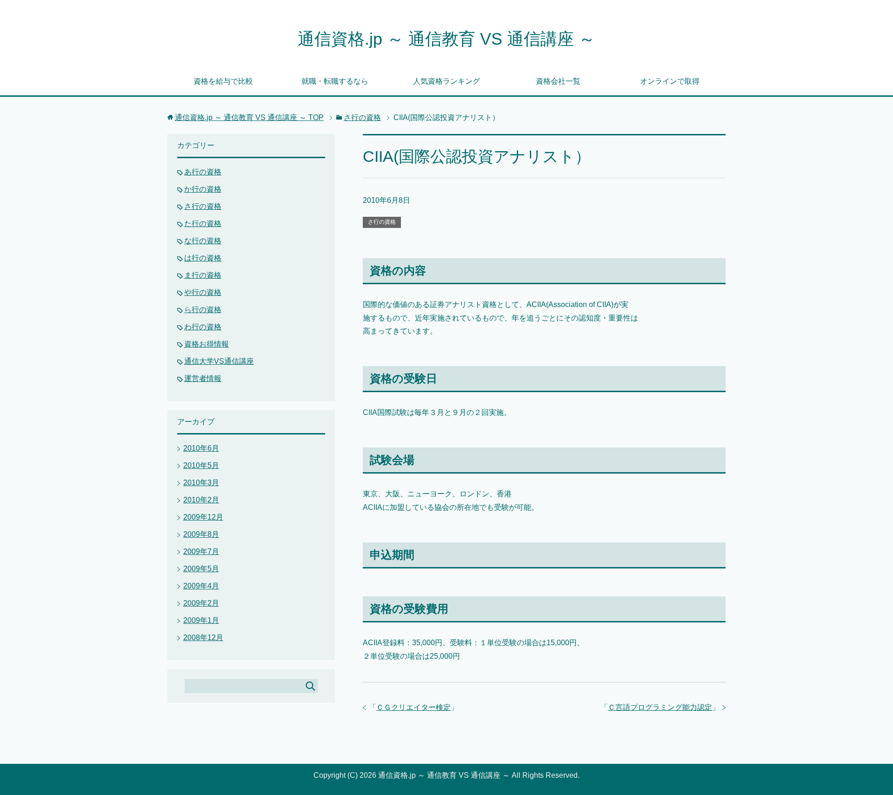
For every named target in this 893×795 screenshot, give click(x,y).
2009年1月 (201, 620)
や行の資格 (202, 292)
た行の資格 (202, 223)
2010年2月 (201, 500)
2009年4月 (201, 586)
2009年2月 (201, 603)
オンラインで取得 (670, 81)
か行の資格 (202, 189)
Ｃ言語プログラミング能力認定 (660, 707)
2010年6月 (201, 448)
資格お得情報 (206, 344)
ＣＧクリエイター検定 (413, 707)
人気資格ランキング (446, 81)
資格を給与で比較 (223, 81)
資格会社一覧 (558, 81)
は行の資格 (202, 258)
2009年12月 (203, 517)
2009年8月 (201, 534)
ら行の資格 (202, 310)
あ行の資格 (202, 172)
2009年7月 (201, 551)
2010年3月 (201, 483)
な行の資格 (202, 241)
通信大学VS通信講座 (219, 361)
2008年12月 (203, 637)
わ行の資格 (202, 327)
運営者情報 (202, 378)
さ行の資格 (382, 222)
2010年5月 (201, 465)
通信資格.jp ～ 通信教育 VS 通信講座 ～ (446, 38)
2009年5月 (201, 569)
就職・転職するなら (334, 81)
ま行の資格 (202, 275)
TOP (249, 117)
